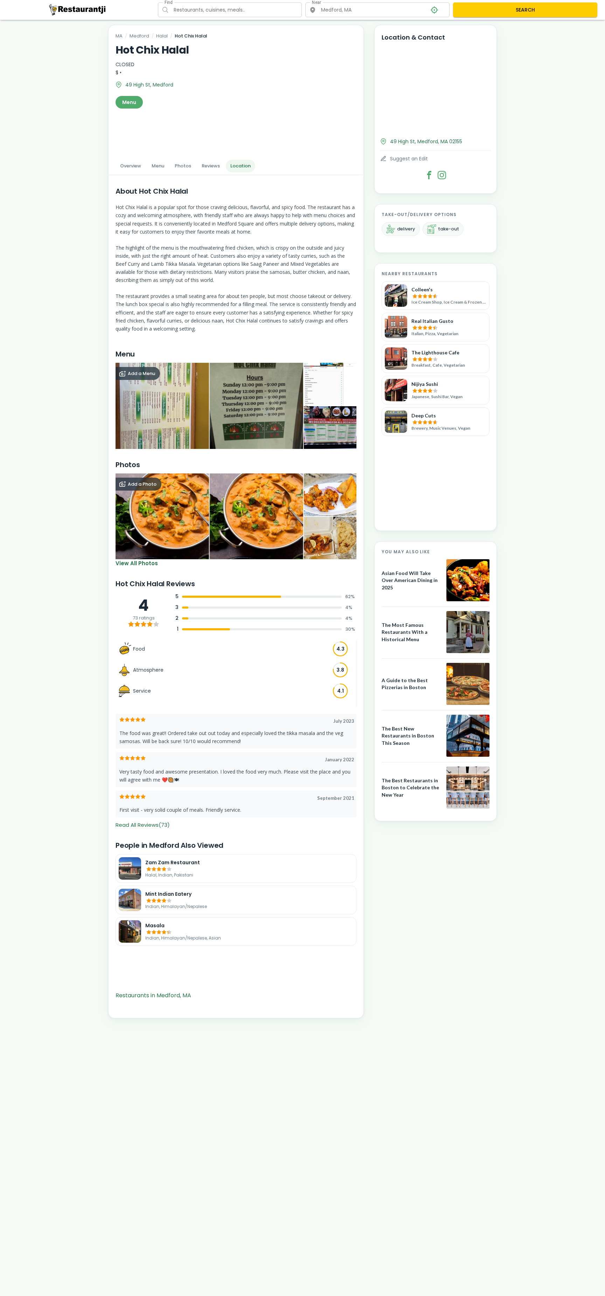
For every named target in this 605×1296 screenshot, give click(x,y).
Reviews (211, 165)
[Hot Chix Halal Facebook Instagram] (442, 175)
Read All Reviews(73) (143, 825)
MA (119, 36)
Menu (129, 102)
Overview (130, 165)
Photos (183, 165)
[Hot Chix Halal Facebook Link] (429, 175)
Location (240, 165)
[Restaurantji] (77, 9)
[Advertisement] (236, 132)
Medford (139, 36)
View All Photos (137, 563)
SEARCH (525, 9)
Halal (162, 36)
